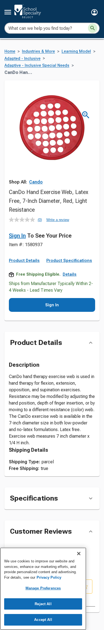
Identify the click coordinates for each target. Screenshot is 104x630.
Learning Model (76, 51)
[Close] (79, 553)
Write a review (57, 220)
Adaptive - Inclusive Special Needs (36, 65)
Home (9, 51)
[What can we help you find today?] (92, 28)
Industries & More (38, 51)
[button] (94, 12)
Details (70, 274)
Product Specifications (69, 260)
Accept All (43, 620)
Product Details (24, 260)
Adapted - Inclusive (22, 58)
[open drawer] (7, 12)
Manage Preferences (43, 588)
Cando (36, 182)
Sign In (17, 235)
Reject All (43, 604)
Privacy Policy (49, 577)
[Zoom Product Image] (86, 115)
